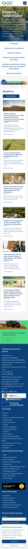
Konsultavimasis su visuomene (12, 443)
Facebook (6, 391)
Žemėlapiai (6, 448)
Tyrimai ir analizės (8, 500)
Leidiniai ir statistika (14, 53)
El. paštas (4, 516)
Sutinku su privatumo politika (11, 522)
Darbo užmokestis (8, 459)
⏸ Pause (4, 81)
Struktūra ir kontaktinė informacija (13, 417)
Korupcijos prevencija (9, 429)
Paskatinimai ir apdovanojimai (12, 462)
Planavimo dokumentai (10, 457)
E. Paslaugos (14, 43)
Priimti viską (14, 541)
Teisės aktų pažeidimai (9, 502)
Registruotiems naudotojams (14, 48)
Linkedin (14, 391)
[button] (25, 83)
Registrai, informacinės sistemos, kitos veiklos (14, 59)
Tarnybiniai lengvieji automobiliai (12, 473)
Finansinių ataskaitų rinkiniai (11, 469)
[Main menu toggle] (24, 3)
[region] (14, 537)
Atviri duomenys (8, 434)
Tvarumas (6, 431)
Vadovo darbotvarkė (9, 422)
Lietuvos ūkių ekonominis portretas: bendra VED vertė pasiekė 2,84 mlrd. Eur (13, 154)
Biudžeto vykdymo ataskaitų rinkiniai (14, 466)
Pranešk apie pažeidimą (10, 427)
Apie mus (5, 413)
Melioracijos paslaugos (14, 73)
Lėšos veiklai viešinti (9, 476)
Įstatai (5, 455)
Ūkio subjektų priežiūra (10, 471)
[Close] (26, 526)
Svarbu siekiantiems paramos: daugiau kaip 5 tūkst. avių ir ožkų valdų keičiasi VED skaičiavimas (13, 189)
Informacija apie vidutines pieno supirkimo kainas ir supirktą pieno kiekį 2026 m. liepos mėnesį (13, 257)
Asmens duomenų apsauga (11, 436)
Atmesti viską (14, 545)
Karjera (5, 415)
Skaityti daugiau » (8, 134)
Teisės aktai (6, 495)
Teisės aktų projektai (9, 498)
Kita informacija (7, 478)
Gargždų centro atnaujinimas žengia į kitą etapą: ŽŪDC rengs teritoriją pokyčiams (13, 222)
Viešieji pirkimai (7, 464)
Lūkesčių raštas (7, 420)
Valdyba (5, 424)
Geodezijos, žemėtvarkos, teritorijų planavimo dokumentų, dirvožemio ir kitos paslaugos (14, 66)
